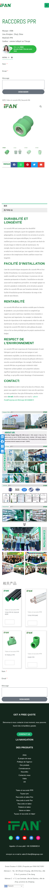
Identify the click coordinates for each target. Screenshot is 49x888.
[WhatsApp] (11, 838)
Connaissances (24, 768)
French (10, 886)
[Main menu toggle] (46, 5)
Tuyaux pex (24, 794)
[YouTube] (24, 838)
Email (4, 71)
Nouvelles (24, 772)
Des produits (24, 765)
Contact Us (24, 734)
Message (5, 78)
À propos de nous (24, 758)
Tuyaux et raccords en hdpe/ (24, 814)
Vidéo (24, 779)
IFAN (24, 755)
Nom (4, 64)
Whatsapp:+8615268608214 (26, 400)
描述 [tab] (5, 206)
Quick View (9, 622)
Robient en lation (24, 807)
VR (24, 782)
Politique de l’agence (24, 762)
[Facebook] (18, 838)
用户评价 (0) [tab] (8, 210)
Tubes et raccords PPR (14, 100)
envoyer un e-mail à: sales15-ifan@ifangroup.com (24, 854)
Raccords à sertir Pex (24, 800)
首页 (4, 100)
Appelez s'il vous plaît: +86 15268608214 (24, 846)
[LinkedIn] (31, 838)
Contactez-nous (24, 775)
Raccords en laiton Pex (24, 797)
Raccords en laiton (24, 804)
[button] (41, 106)
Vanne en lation (24, 810)
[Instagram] (38, 838)
